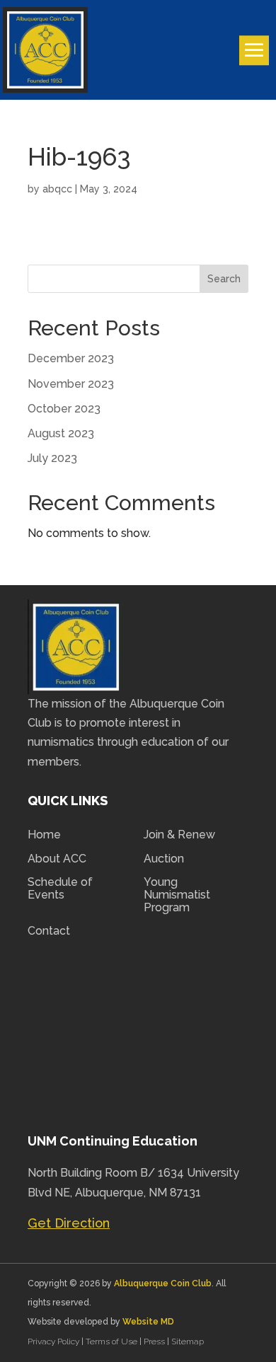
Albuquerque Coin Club (163, 1283)
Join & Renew (179, 835)
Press (155, 1341)
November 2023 (71, 384)
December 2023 (71, 358)
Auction (164, 859)
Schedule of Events (60, 888)
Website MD (148, 1322)
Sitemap (187, 1341)
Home (44, 835)
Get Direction (69, 1223)
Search (224, 278)
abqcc (57, 189)
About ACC (57, 859)
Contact (49, 931)
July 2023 (52, 458)
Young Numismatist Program (177, 894)
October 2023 (64, 408)
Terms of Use (111, 1341)
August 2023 (61, 433)
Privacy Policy (54, 1341)
